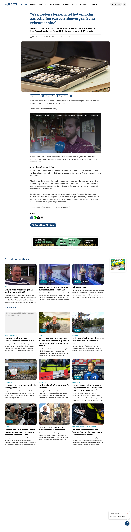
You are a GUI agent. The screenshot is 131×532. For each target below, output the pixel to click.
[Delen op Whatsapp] (35, 217)
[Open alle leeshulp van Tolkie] (71, 96)
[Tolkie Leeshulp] (127, 523)
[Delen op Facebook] (31, 217)
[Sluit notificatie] (127, 513)
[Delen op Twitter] (38, 217)
